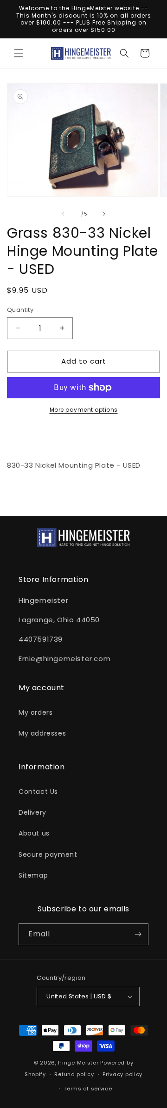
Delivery (32, 812)
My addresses (42, 733)
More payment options (84, 410)
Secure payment (48, 854)
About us (34, 833)
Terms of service (88, 1088)
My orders (35, 712)
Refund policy (74, 1074)
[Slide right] (104, 214)
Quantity (20, 309)
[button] (18, 53)
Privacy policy (122, 1074)
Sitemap (33, 875)
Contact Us (38, 791)
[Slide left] (63, 214)
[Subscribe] (138, 934)
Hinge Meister (78, 1062)
